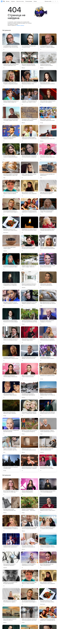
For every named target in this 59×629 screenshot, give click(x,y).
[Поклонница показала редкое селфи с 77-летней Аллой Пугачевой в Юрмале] (48, 206)
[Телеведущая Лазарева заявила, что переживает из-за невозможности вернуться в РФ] (11, 481)
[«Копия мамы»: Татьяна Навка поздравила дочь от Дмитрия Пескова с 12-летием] (11, 280)
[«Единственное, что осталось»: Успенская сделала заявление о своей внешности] (48, 335)
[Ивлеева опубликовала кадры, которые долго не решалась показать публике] (29, 243)
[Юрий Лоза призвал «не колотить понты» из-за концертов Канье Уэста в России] (11, 335)
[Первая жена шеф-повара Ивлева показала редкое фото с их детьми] (11, 60)
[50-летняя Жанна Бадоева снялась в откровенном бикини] (11, 152)
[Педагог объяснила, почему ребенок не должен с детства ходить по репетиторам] (11, 444)
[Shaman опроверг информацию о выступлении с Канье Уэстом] (48, 536)
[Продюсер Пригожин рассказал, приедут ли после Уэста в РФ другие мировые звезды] (29, 353)
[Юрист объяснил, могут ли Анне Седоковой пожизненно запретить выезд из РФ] (29, 170)
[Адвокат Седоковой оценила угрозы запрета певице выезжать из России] (48, 243)
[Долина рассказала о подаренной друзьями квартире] (11, 426)
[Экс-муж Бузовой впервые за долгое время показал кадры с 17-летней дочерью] (11, 206)
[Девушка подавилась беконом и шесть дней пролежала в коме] (29, 280)
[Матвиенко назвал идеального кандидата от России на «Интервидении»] (48, 316)
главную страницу (20, 25)
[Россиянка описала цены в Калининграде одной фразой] (29, 390)
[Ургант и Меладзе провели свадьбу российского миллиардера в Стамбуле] (11, 133)
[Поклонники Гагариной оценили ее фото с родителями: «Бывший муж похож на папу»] (29, 408)
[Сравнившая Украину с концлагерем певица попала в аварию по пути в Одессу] (48, 353)
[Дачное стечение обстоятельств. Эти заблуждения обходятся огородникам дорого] (29, 426)
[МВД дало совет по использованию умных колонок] (29, 444)
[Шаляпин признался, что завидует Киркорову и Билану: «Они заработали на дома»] (29, 78)
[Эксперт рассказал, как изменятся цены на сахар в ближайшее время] (48, 60)
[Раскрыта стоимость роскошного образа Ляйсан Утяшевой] (48, 499)
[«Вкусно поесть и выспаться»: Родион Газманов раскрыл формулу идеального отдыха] (29, 371)
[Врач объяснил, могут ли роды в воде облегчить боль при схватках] (48, 298)
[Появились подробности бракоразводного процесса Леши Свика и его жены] (11, 353)
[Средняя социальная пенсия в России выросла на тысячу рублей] (11, 518)
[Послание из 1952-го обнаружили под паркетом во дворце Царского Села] (29, 115)
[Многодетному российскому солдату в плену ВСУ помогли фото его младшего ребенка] (29, 60)
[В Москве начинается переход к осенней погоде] (11, 463)
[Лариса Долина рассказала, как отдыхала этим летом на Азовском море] (11, 536)
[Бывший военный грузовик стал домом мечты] (48, 170)
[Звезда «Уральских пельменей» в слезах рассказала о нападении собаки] (29, 152)
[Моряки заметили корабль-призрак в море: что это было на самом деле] (48, 390)
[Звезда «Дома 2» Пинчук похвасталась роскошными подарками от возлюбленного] (29, 536)
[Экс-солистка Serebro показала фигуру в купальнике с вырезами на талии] (29, 554)
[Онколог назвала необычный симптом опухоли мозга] (48, 444)
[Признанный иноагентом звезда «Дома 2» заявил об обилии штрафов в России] (11, 188)
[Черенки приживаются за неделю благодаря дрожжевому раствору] (29, 316)
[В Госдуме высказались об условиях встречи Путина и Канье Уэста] (48, 518)
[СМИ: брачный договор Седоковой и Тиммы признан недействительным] (11, 390)
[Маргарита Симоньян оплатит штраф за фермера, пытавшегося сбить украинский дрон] (11, 298)
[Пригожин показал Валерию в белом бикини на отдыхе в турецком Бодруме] (48, 188)
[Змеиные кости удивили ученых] (48, 371)
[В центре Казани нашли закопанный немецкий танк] (11, 615)
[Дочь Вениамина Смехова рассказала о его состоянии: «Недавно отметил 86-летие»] (48, 463)
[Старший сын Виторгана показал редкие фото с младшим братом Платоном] (29, 206)
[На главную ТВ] (4, 1)
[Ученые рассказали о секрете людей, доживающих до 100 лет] (48, 426)
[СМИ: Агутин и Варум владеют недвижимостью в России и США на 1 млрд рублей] (29, 133)
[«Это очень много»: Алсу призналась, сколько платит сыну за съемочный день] (48, 152)
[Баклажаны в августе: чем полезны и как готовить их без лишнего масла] (11, 225)
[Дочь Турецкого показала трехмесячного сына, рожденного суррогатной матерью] (29, 188)
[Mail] (2, 1)
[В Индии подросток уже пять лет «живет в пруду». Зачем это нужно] (29, 261)
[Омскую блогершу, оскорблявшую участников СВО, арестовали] (48, 133)
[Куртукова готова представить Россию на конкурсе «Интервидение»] (11, 499)
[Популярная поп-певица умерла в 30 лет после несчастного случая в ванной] (29, 225)
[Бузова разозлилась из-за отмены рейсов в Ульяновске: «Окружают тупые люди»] (29, 463)
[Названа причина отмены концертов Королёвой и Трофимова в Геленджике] (29, 596)
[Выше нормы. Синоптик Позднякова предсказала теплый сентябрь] (48, 115)
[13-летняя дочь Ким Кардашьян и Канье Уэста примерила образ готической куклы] (11, 261)
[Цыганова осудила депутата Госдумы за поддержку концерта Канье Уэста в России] (11, 78)
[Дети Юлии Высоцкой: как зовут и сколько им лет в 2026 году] (11, 596)
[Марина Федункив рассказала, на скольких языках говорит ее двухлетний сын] (11, 97)
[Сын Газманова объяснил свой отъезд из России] (29, 42)
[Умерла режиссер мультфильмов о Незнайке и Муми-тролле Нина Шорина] (11, 115)
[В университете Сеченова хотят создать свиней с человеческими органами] (29, 481)
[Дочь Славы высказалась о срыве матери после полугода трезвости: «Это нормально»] (48, 261)
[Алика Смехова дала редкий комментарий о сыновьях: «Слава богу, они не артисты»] (29, 518)
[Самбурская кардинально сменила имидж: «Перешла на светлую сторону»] (11, 371)
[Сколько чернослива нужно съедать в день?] (11, 243)
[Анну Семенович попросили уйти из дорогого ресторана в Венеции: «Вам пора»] (48, 97)
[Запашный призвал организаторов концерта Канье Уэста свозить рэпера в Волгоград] (48, 554)
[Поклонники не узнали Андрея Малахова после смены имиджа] (11, 316)
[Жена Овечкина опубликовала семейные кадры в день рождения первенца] (29, 335)
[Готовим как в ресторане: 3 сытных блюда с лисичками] (48, 481)
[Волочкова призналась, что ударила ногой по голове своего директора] (48, 615)
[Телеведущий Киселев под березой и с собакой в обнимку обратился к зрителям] (48, 42)
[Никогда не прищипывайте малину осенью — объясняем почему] (29, 615)
